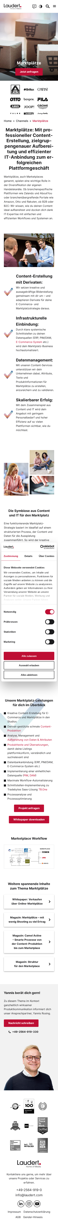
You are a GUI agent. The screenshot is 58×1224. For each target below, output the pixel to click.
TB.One (43, 789)
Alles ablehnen (29, 674)
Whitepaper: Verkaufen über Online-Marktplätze (27, 901)
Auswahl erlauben (29, 665)
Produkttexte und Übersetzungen (27, 744)
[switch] (49, 621)
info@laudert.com (29, 1195)
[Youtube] (37, 1203)
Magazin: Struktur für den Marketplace (27, 964)
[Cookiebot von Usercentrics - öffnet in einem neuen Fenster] (41, 547)
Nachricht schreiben (21, 1023)
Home (8, 121)
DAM (32, 775)
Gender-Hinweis (33, 1217)
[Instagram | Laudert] (29, 1203)
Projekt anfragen (29, 808)
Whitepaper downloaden (29, 819)
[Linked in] (21, 1203)
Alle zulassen (29, 655)
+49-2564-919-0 (29, 1190)
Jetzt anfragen (29, 71)
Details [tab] (28, 556)
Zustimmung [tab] (11, 556)
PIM (26, 775)
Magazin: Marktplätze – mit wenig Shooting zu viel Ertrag (27, 919)
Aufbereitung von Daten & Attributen (29, 739)
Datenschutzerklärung (37, 1211)
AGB (18, 1217)
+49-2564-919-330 (25, 1031)
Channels (22, 121)
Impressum (14, 1211)
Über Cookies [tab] (46, 556)
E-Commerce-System (29, 342)
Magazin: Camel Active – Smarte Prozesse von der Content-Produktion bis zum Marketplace (27, 942)
